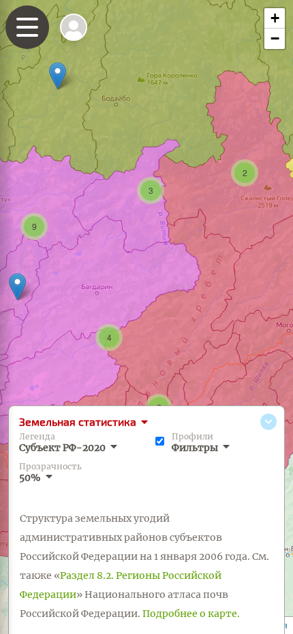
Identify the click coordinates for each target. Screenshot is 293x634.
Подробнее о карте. (191, 613)
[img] (73, 27)
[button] (17, 287)
